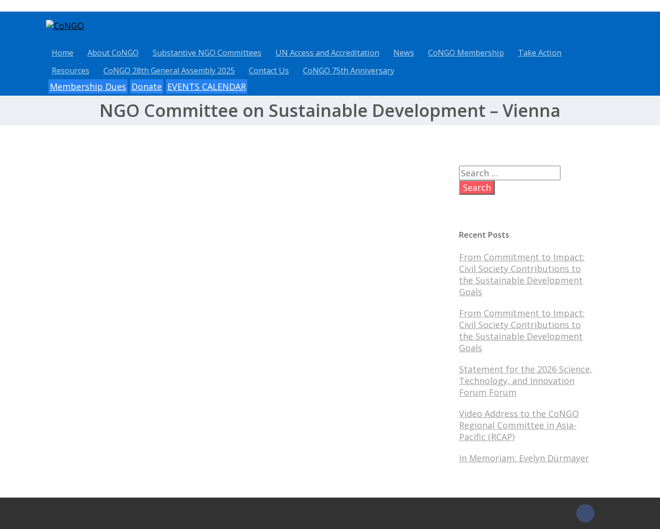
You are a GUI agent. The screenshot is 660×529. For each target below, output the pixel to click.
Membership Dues (88, 86)
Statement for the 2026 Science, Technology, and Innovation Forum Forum (525, 380)
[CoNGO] (65, 25)
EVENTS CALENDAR (206, 86)
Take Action (539, 52)
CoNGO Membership (466, 52)
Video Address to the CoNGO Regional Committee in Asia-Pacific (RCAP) (519, 425)
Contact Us (269, 70)
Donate (146, 86)
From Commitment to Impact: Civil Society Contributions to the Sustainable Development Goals (522, 274)
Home (62, 52)
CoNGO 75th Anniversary (348, 70)
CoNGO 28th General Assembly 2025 (169, 70)
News (403, 52)
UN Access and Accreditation (327, 52)
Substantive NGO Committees (207, 52)
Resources (70, 70)
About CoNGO (113, 52)
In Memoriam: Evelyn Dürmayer (524, 458)
